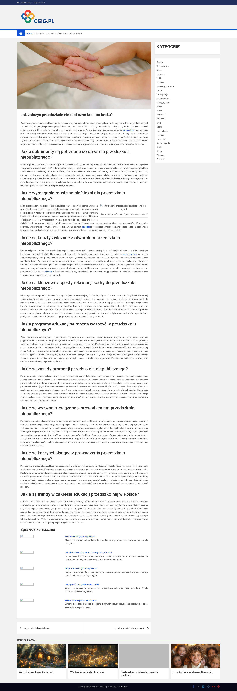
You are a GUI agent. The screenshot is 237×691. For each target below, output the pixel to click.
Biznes (160, 62)
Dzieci (159, 70)
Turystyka (161, 139)
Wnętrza (160, 155)
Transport (161, 135)
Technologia (162, 131)
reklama (48, 271)
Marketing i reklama (165, 86)
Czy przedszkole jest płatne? (37, 628)
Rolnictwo (161, 119)
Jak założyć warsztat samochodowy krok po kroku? (88, 552)
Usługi (159, 151)
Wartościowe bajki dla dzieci (36, 672)
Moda (159, 90)
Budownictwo (163, 66)
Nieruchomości (163, 98)
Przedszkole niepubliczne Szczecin (81, 600)
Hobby (159, 78)
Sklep (159, 123)
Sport (159, 127)
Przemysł (161, 115)
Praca (159, 106)
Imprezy (160, 82)
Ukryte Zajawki (163, 143)
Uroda (159, 147)
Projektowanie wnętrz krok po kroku (81, 568)
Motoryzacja (162, 94)
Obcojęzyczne (163, 102)
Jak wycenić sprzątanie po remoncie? (82, 584)
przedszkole (128, 130)
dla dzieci (86, 227)
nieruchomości (130, 254)
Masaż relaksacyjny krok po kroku (80, 536)
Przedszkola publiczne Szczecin (192, 672)
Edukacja (161, 74)
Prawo (159, 110)
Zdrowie (160, 159)
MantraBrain (122, 687)
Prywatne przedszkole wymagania (129, 628)
